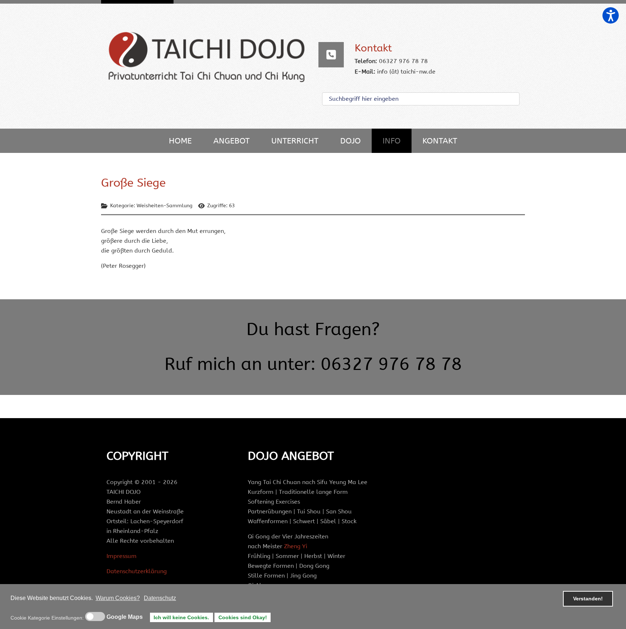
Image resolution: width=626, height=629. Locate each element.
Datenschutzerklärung (137, 571)
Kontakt (439, 141)
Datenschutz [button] (160, 598)
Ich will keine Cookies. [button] (181, 617)
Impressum (122, 556)
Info (392, 141)
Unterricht (294, 141)
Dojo (350, 141)
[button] (610, 15)
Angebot (231, 141)
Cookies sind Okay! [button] (242, 617)
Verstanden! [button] (588, 598)
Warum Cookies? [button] (118, 598)
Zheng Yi (295, 546)
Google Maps (125, 617)
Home (180, 141)
